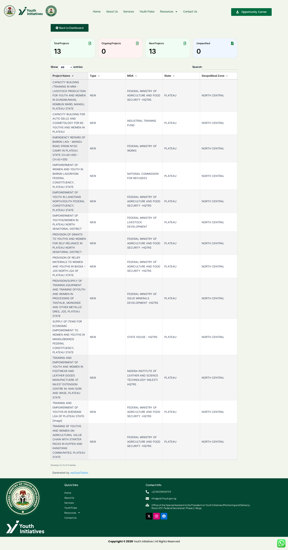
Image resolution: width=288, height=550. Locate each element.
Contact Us (190, 11)
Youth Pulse (147, 11)
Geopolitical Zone (213, 75)
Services (128, 11)
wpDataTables (79, 472)
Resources (166, 11)
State (167, 75)
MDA (130, 75)
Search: (197, 67)
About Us (112, 11)
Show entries (67, 67)
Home (97, 11)
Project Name (61, 75)
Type (93, 75)
